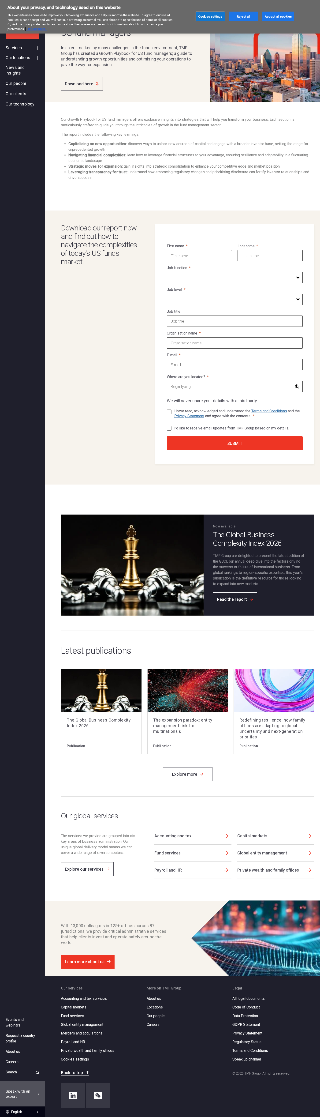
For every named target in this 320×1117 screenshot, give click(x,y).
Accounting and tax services (84, 998)
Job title (173, 311)
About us (154, 998)
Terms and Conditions (269, 411)
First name (175, 246)
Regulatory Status (246, 1042)
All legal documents (248, 998)
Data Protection (245, 1016)
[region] (160, 17)
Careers (153, 1024)
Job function (177, 268)
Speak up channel (246, 1059)
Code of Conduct (246, 1007)
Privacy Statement (189, 416)
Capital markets (73, 1007)
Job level (174, 289)
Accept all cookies (278, 16)
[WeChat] (98, 1095)
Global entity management (82, 1024)
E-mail (172, 355)
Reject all (243, 16)
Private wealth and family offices (87, 1050)
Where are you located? (186, 377)
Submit (234, 443)
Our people (156, 1016)
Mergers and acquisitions (82, 1033)
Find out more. (36, 29)
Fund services (72, 1016)
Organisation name (182, 333)
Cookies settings (75, 1059)
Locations (155, 1007)
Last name (246, 246)
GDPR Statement (246, 1024)
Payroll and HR (73, 1042)
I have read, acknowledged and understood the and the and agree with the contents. (237, 413)
